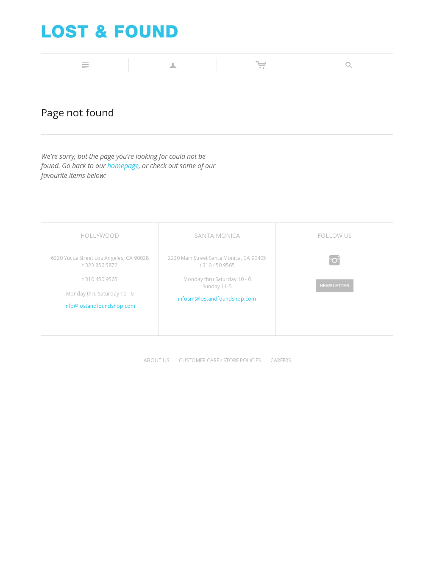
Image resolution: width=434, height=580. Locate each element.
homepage (123, 165)
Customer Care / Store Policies (220, 360)
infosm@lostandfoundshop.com (217, 298)
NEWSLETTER (334, 285)
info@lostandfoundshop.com (99, 306)
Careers (280, 360)
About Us (156, 360)
